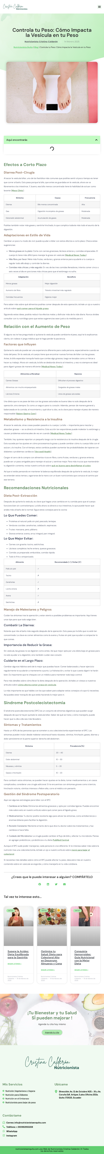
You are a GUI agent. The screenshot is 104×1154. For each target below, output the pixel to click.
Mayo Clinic (17, 190)
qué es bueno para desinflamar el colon (71, 465)
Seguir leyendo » (14, 964)
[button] (99, 7)
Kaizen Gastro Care (26, 413)
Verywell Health (43, 451)
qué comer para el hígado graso (33, 308)
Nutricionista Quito (23, 47)
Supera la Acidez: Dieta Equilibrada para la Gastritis (18, 954)
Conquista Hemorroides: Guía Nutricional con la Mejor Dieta (84, 957)
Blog (36, 47)
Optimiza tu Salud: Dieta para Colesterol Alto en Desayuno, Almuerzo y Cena (51, 957)
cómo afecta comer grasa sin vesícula (37, 684)
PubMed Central (61, 840)
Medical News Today (75, 255)
